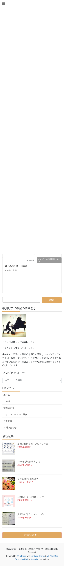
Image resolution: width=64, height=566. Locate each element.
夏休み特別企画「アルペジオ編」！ (34, 444)
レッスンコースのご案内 (15, 414)
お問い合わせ (11, 427)
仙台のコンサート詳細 (16, 266)
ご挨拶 (7, 401)
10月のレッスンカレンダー (30, 496)
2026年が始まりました (28, 461)
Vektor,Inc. (35, 559)
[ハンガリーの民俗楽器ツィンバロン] (49, 275)
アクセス (8, 421)
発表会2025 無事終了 (27, 479)
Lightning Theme (37, 556)
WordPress (21, 556)
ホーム (6, 395)
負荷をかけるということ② (30, 514)
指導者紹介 (8, 408)
